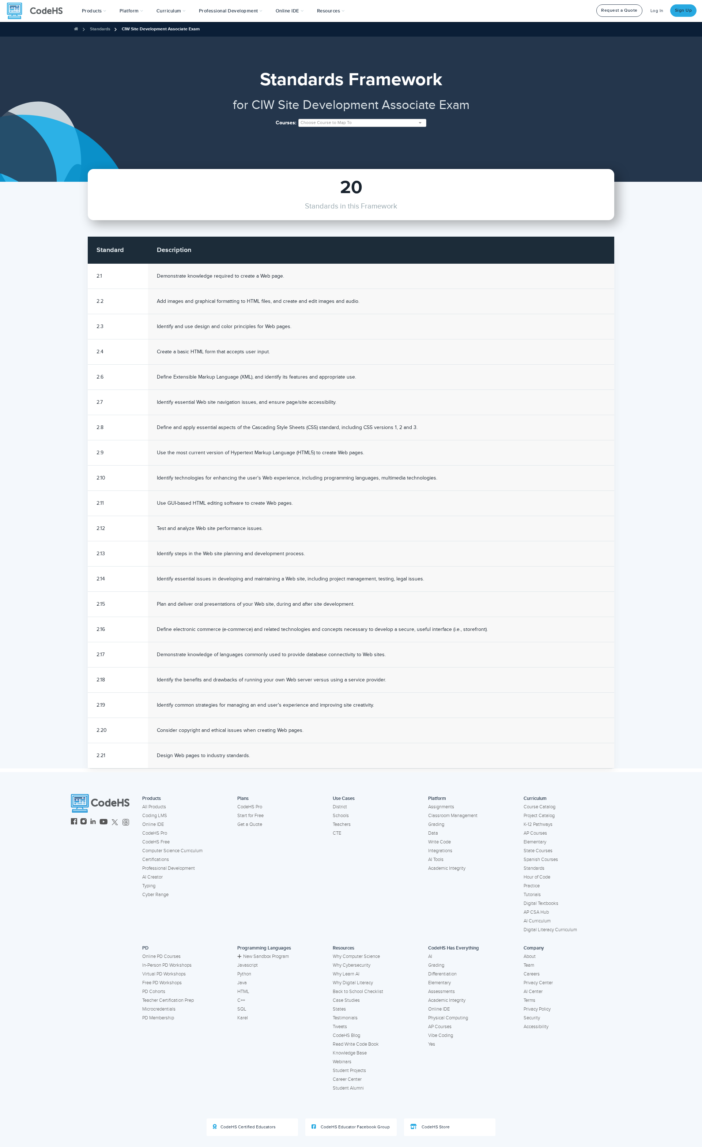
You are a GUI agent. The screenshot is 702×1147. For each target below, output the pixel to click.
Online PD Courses (161, 956)
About (530, 956)
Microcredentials (159, 1009)
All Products (154, 807)
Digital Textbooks (541, 903)
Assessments (441, 991)
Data (433, 833)
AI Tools (436, 859)
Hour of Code (537, 877)
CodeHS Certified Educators (248, 1127)
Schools (341, 816)
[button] (94, 11)
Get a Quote (249, 824)
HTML (243, 991)
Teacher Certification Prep (168, 1000)
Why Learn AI (346, 974)
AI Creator (152, 877)
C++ (241, 1000)
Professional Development (168, 868)
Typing (148, 886)
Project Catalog (539, 816)
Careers (532, 974)
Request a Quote (619, 10)
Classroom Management (453, 816)
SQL (241, 1009)
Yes (431, 1044)
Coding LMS (154, 816)
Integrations (440, 851)
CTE (337, 833)
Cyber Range (155, 895)
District (340, 807)
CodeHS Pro (154, 833)
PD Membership (158, 1018)
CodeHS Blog (346, 1035)
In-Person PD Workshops (167, 965)
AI (430, 956)
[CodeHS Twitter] (114, 822)
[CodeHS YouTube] (103, 822)
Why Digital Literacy (353, 983)
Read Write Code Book (356, 1044)
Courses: (286, 123)
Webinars (342, 1062)
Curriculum (535, 798)
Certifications (155, 859)
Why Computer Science (356, 956)
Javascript (247, 965)
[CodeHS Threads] (125, 822)
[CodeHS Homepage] (37, 11)
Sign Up (683, 10)
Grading (436, 824)
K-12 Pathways (538, 824)
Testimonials (345, 1018)
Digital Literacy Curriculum (550, 930)
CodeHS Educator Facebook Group (355, 1127)
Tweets (340, 1027)
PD (145, 948)
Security (532, 1018)
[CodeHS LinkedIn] (93, 822)
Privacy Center (538, 983)
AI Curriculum (537, 921)
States (339, 1009)
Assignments (441, 807)
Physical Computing (448, 1018)
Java (242, 983)
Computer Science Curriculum (172, 851)
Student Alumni (348, 1088)
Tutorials (532, 895)
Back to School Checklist (358, 991)
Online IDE (153, 824)
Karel (242, 1018)
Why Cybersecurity (351, 965)
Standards (100, 29)
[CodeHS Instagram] (83, 822)
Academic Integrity (446, 868)
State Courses (538, 851)
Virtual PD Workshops (164, 974)
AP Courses (535, 833)
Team (529, 965)
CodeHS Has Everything (453, 948)
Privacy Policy (537, 1009)
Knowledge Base (350, 1053)
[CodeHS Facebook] (74, 822)
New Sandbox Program (266, 956)
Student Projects (349, 1070)
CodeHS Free (156, 842)
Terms (529, 1000)
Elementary (535, 842)
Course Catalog (539, 807)
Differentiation (442, 974)
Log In (657, 11)
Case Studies (346, 1000)
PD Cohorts (153, 991)
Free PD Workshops (162, 983)
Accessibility (536, 1027)
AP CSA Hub (536, 912)
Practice (532, 886)
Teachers (342, 824)
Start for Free (250, 816)
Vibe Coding (440, 1035)
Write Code (439, 842)
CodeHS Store (435, 1127)
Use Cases (344, 798)
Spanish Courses (541, 859)
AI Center (533, 991)
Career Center (347, 1079)
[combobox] (362, 123)
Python (244, 974)
